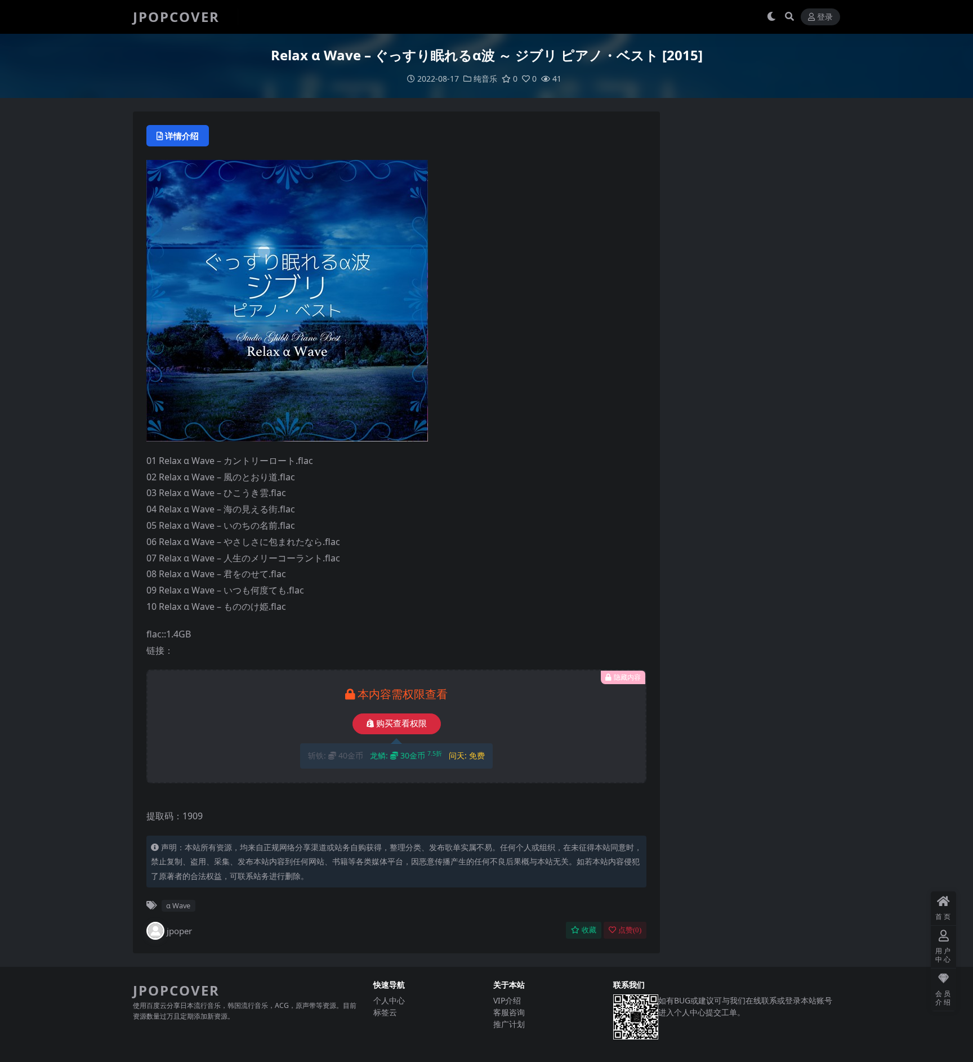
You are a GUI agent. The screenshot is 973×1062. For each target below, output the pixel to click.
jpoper (179, 930)
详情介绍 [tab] (182, 135)
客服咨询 (509, 1012)
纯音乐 (485, 78)
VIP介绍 (507, 1000)
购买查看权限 (401, 723)
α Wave (178, 905)
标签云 (385, 1012)
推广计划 (509, 1024)
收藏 (589, 930)
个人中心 (389, 1000)
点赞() (629, 930)
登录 (825, 17)
